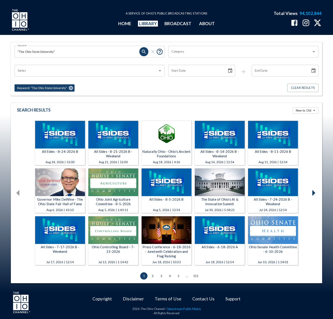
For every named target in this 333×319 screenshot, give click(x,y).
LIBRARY (148, 23)
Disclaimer (133, 299)
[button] (44, 88)
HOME (124, 23)
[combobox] (240, 52)
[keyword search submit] (143, 51)
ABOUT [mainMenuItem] (207, 23)
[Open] (314, 52)
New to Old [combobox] (303, 110)
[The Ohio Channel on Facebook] (294, 23)
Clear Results (303, 88)
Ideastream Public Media (184, 309)
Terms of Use (168, 299)
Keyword (22, 45)
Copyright (102, 299)
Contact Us (203, 299)
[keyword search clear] (152, 51)
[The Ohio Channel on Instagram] (306, 23)
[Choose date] (230, 70)
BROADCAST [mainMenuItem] (178, 23)
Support (233, 299)
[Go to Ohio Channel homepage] (19, 20)
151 (195, 276)
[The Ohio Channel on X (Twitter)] (317, 23)
